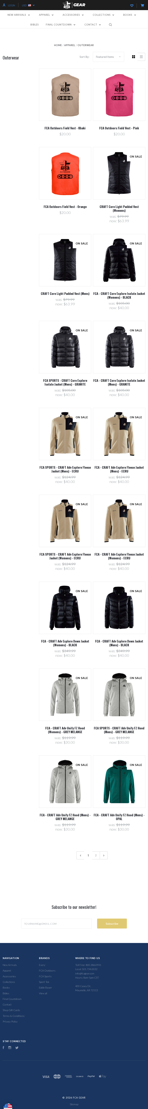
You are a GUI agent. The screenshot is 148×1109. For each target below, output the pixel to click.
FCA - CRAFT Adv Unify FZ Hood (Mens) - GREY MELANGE (65, 817)
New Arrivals (17, 14)
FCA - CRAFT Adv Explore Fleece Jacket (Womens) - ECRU (119, 556)
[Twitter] (17, 1048)
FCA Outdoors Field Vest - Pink (119, 128)
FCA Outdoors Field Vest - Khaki (65, 128)
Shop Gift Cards (11, 1010)
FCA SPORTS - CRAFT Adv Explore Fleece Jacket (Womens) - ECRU (65, 556)
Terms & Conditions (14, 1015)
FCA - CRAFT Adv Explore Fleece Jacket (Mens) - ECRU (119, 469)
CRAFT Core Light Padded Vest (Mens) (65, 293)
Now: (113, 221)
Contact (91, 24)
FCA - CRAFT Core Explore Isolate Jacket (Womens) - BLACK (119, 295)
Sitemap (74, 1104)
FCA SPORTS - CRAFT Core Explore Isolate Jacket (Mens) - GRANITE (65, 382)
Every (42, 964)
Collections (102, 14)
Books (128, 14)
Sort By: (84, 56)
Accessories (72, 14)
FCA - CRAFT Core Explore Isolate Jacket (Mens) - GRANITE (119, 382)
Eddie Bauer (45, 987)
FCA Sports (45, 976)
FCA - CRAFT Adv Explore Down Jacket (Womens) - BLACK (65, 643)
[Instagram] (9, 1048)
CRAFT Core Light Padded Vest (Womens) (119, 208)
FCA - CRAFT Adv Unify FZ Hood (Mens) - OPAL (119, 817)
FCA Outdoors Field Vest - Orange (65, 206)
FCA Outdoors (47, 970)
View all (43, 993)
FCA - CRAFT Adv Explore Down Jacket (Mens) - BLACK (119, 643)
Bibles (35, 24)
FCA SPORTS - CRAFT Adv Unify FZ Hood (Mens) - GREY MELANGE (119, 730)
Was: (113, 216)
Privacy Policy (10, 1021)
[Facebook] (3, 1048)
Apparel (45, 14)
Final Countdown (59, 24)
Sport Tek (44, 981)
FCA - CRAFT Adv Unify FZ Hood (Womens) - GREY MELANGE (65, 730)
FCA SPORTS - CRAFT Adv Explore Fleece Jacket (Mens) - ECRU (65, 469)
